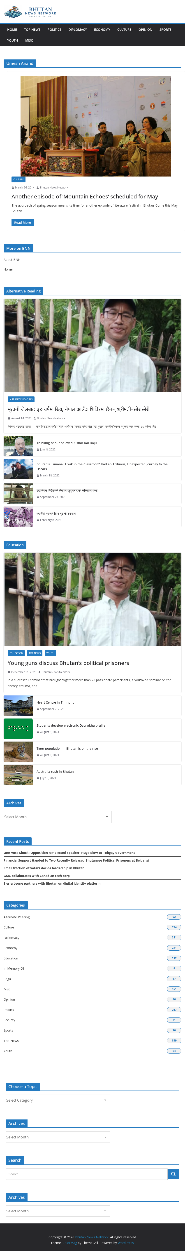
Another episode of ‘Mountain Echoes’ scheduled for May (85, 196)
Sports (165, 29)
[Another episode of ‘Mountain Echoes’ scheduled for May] (96, 126)
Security (9, 1020)
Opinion (145, 29)
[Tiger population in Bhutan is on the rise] (18, 752)
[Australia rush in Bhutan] (18, 775)
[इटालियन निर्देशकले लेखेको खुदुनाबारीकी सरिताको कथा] (18, 493)
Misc (29, 40)
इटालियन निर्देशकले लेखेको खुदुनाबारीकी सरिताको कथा (67, 490)
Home (12, 29)
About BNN (12, 259)
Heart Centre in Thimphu (55, 702)
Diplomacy (78, 29)
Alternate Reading (21, 399)
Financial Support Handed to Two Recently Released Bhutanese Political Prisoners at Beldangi (76, 860)
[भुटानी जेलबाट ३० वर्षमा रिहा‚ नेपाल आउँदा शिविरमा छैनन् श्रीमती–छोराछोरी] (92, 345)
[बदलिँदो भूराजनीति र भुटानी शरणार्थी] (18, 517)
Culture (124, 29)
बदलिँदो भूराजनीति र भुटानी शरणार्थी (56, 513)
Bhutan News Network (54, 187)
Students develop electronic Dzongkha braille (71, 725)
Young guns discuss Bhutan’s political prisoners (68, 663)
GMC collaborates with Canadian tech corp (37, 876)
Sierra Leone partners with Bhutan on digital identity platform (52, 883)
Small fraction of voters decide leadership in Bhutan (44, 868)
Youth (12, 40)
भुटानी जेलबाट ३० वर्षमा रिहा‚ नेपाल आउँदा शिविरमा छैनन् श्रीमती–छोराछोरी (78, 409)
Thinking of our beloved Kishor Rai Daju (67, 443)
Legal (8, 979)
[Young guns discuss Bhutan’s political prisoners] (92, 599)
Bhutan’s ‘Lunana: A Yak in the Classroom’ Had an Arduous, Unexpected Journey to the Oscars (102, 466)
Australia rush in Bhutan (55, 771)
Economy (102, 29)
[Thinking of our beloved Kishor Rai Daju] (18, 446)
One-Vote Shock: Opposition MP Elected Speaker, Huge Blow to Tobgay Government (69, 852)
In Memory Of (14, 968)
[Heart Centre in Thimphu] (18, 705)
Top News (32, 29)
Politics (54, 29)
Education (16, 653)
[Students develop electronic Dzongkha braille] (18, 729)
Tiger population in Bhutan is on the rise (67, 748)
